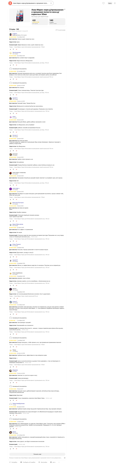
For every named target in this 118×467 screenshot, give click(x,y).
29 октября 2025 (21, 55)
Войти (110, 3)
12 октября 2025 (21, 37)
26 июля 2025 (20, 119)
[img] (12, 37)
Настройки (44, 462)
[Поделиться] (64, 9)
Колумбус (14, 462)
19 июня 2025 (20, 205)
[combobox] (30, 3)
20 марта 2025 (20, 227)
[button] (60, 30)
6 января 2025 (20, 247)
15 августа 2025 (21, 101)
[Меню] (114, 3)
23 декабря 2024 (21, 263)
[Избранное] (103, 3)
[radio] (10, 49)
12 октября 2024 (21, 304)
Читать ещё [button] (34, 236)
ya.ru (54, 462)
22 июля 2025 (20, 138)
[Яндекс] (10, 3)
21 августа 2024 (21, 373)
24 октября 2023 (21, 435)
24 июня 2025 (20, 191)
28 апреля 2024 (20, 406)
